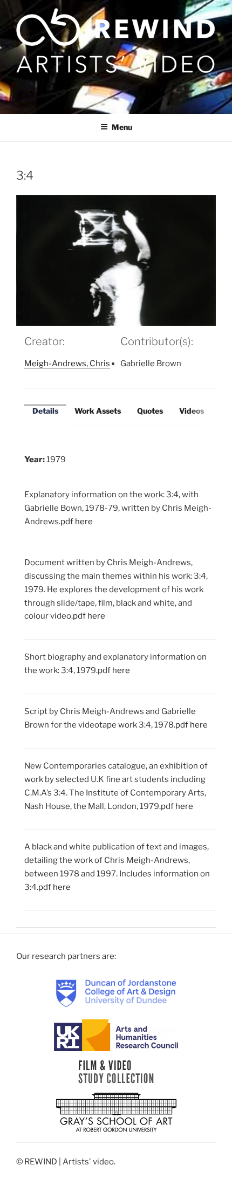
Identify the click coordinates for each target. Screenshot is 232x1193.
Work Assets (97, 410)
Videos (191, 410)
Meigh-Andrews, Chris (67, 363)
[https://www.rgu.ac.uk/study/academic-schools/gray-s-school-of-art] (116, 1113)
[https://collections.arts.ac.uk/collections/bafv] (116, 1072)
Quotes (150, 410)
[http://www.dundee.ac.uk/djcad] (116, 993)
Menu (122, 127)
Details (45, 410)
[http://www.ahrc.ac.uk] (116, 1035)
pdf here (76, 521)
